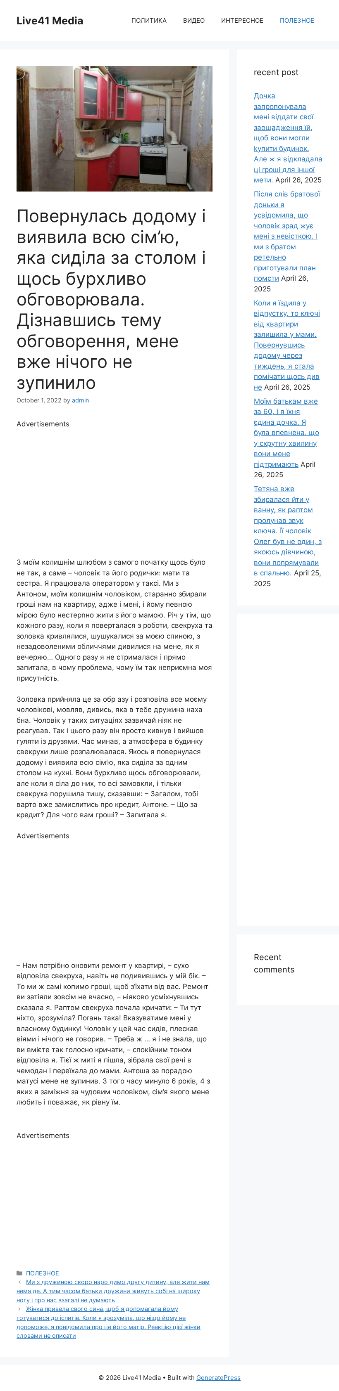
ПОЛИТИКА (149, 20)
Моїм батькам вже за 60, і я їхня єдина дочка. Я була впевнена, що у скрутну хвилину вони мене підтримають (286, 432)
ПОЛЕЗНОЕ (297, 20)
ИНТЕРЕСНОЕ (242, 20)
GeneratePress (218, 1378)
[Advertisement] (114, 487)
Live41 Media (50, 20)
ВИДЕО (194, 20)
